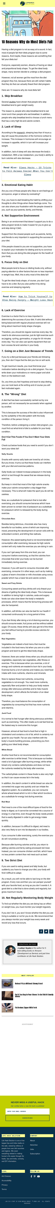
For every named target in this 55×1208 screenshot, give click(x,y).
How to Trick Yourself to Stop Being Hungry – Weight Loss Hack (27, 298)
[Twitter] (46, 931)
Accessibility (6, 1180)
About (32, 1140)
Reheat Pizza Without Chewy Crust (29, 983)
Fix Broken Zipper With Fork (26, 1007)
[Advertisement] (27, 1058)
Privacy (5, 1185)
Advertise (34, 1145)
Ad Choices (6, 1176)
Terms (4, 1189)
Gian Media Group (24, 1201)
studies (12, 101)
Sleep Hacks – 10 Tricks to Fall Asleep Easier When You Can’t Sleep (27, 171)
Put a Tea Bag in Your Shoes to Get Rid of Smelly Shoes (34, 995)
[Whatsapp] (51, 931)
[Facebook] (41, 931)
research (21, 132)
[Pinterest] (34, 1176)
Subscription (35, 1154)
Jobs (32, 1149)
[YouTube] (38, 1176)
